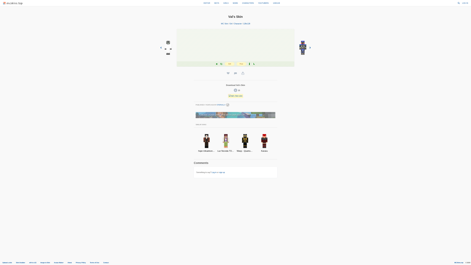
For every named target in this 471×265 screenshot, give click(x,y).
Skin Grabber (20, 263)
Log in (465, 3)
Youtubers (263, 3)
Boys (216, 3)
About (70, 263)
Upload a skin (7, 263)
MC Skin (224, 24)
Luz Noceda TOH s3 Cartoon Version (225, 151)
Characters (248, 3)
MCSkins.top (458, 263)
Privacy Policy (81, 263)
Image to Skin (45, 263)
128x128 (276, 3)
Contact (106, 263)
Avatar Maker (59, 263)
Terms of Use (94, 263)
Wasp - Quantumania (245, 151)
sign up (222, 172)
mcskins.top (15, 3)
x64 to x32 (32, 263)
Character (238, 24)
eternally (221, 105)
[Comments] (235, 73)
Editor (207, 3)
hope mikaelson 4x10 (206, 151)
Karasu (264, 151)
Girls (226, 3)
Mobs (235, 3)
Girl (230, 24)
